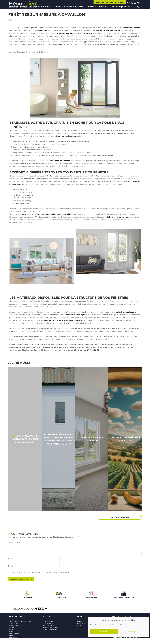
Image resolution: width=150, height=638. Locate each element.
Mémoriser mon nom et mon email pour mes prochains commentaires (40, 572)
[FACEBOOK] (128, 2)
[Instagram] (42, 608)
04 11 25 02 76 (93, 350)
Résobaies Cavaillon (132, 28)
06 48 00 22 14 (42, 52)
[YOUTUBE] (138, 2)
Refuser (132, 631)
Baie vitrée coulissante (59, 161)
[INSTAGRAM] (132, 2)
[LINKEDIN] (135, 2)
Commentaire (14, 543)
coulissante (75, 33)
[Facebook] (36, 608)
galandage (87, 33)
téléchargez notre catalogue (118, 217)
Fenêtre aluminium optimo (75, 315)
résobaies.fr (59, 44)
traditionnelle (63, 33)
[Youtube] (46, 608)
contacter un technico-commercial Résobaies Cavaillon (47, 214)
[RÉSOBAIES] (23, 4)
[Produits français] (91, 593)
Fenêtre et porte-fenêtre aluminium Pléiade (62, 320)
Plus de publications (120, 517)
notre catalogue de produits (110, 30)
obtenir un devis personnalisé (68, 136)
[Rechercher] (138, 7)
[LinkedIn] (39, 608)
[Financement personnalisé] (123, 593)
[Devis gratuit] (27, 593)
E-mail (11, 566)
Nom (10, 559)
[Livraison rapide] (59, 593)
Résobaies (103, 3)
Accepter (104, 631)
